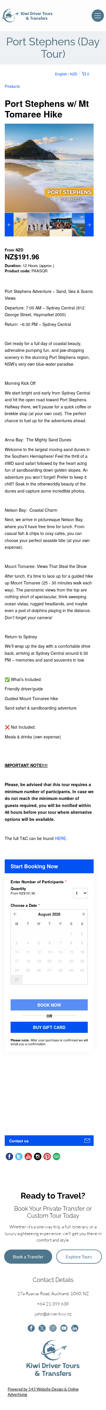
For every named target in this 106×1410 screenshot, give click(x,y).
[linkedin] (74, 1329)
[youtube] (63, 1329)
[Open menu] (98, 15)
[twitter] (42, 1329)
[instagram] (53, 1329)
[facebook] (31, 1329)
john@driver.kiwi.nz (53, 1314)
